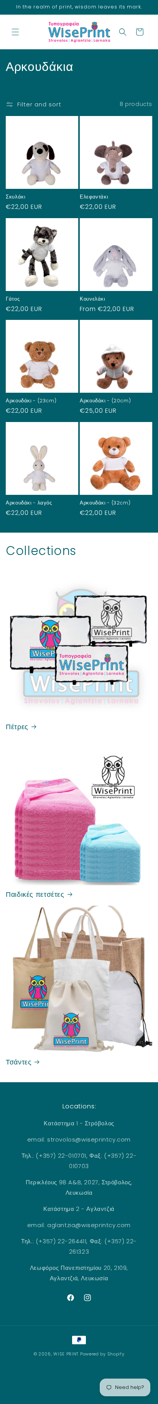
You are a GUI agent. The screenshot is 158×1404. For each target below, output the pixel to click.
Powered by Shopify (102, 1354)
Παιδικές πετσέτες (35, 894)
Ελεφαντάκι (94, 197)
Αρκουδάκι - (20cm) (105, 401)
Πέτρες (17, 727)
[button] (15, 32)
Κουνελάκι (92, 299)
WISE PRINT (66, 1354)
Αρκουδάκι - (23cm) (31, 401)
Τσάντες (18, 1062)
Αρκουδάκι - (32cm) (105, 503)
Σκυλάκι (15, 197)
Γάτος (13, 299)
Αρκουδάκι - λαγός (29, 503)
